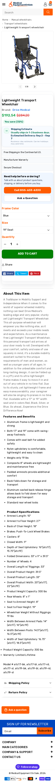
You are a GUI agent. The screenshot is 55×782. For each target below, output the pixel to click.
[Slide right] (35, 87)
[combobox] (27, 12)
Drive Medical (21, 109)
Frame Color (10, 208)
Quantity (8, 237)
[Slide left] (20, 87)
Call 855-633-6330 (27, 190)
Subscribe (44, 730)
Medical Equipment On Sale (25, 773)
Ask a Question (27, 198)
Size (5, 222)
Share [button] (9, 264)
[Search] (48, 12)
